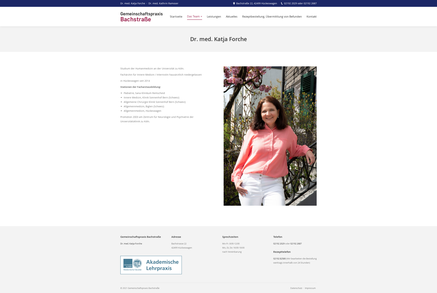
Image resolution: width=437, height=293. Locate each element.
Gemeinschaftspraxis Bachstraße (143, 288)
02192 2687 (310, 3)
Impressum (310, 288)
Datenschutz (296, 288)
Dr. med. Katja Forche (131, 243)
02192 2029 (290, 3)
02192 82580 (279, 258)
